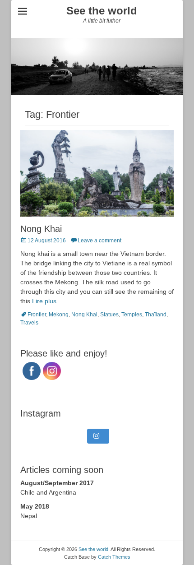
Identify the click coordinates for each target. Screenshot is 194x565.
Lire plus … (48, 301)
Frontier (37, 314)
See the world (101, 11)
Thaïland (155, 314)
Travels (29, 323)
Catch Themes (114, 557)
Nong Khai (41, 229)
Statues (109, 314)
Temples (131, 314)
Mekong (59, 314)
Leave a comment (99, 240)
